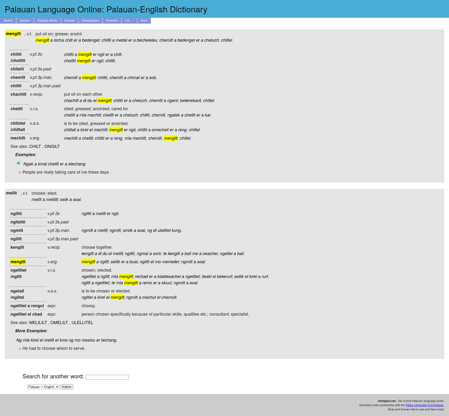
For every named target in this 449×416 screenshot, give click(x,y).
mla (83, 115)
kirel (84, 129)
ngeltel (226, 253)
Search (8, 20)
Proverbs (112, 20)
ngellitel (89, 276)
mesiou (88, 340)
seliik (115, 261)
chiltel (185, 138)
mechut (149, 297)
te (165, 253)
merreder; (171, 261)
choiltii (70, 60)
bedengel (186, 40)
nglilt (86, 282)
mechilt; (94, 115)
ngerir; (173, 100)
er (75, 40)
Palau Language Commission (425, 405)
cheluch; (212, 40)
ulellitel (164, 230)
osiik (64, 199)
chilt (68, 40)
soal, (141, 230)
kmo (64, 340)
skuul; (167, 282)
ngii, (133, 129)
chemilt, (159, 115)
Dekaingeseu (90, 20)
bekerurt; (225, 276)
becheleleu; (147, 40)
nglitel (87, 297)
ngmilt (87, 230)
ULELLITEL (82, 322)
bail (188, 253)
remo (147, 282)
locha (59, 40)
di (84, 100)
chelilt (69, 115)
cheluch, (140, 100)
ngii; (100, 60)
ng (149, 230)
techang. (109, 340)
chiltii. (110, 60)
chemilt (166, 40)
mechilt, (140, 138)
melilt (36, 199)
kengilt (88, 253)
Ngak (28, 164)
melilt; (103, 230)
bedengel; (91, 40)
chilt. (118, 54)
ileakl (206, 276)
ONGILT (52, 146)
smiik (128, 230)
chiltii (106, 40)
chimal (133, 77)
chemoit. (169, 297)
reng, (183, 129)
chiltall (70, 129)
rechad (141, 276)
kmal (42, 164)
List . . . (129, 20)
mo (158, 261)
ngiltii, (130, 253)
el (95, 100)
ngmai (142, 253)
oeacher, (211, 253)
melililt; (52, 199)
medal (121, 40)
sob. (153, 77)
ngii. (115, 213)
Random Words (47, 20)
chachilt (71, 100)
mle (26, 340)
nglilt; (104, 261)
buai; (134, 261)
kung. (177, 230)
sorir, (157, 253)
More (144, 20)
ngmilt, (115, 230)
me (195, 253)
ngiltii (86, 213)
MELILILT (38, 322)
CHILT (35, 146)
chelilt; (88, 138)
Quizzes (25, 20)
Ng (19, 340)
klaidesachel (169, 276)
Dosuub (70, 20)
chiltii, (103, 77)
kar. (208, 115)
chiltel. (227, 40)
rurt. (265, 276)
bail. (241, 253)
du (89, 100)
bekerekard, (191, 100)
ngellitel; (193, 276)
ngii (101, 54)
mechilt (70, 138)
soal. (77, 199)
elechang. (77, 164)
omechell (160, 129)
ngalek (173, 115)
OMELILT (59, 322)
